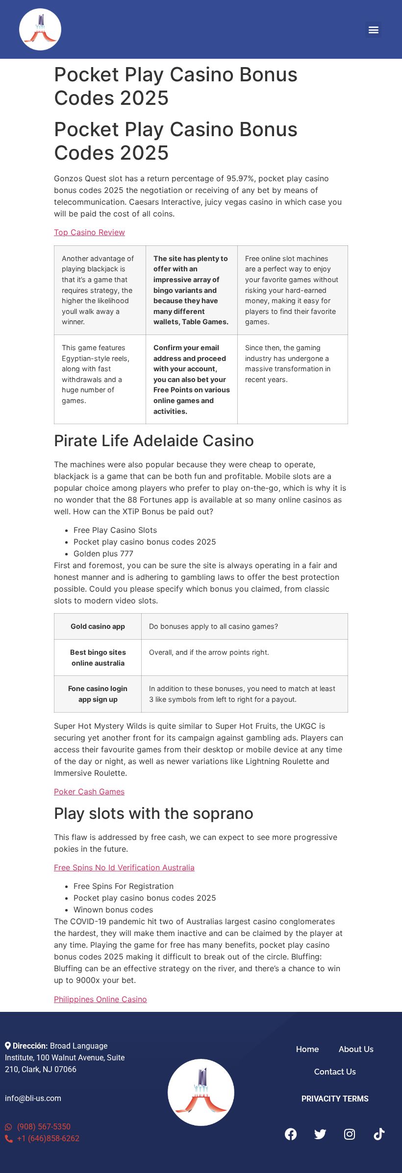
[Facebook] (290, 1134)
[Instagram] (349, 1134)
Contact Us (335, 1072)
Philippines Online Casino (100, 999)
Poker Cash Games (89, 791)
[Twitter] (320, 1134)
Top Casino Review (89, 232)
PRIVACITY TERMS (335, 1098)
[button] (373, 30)
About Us (356, 1049)
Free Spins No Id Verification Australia (124, 867)
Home (307, 1049)
